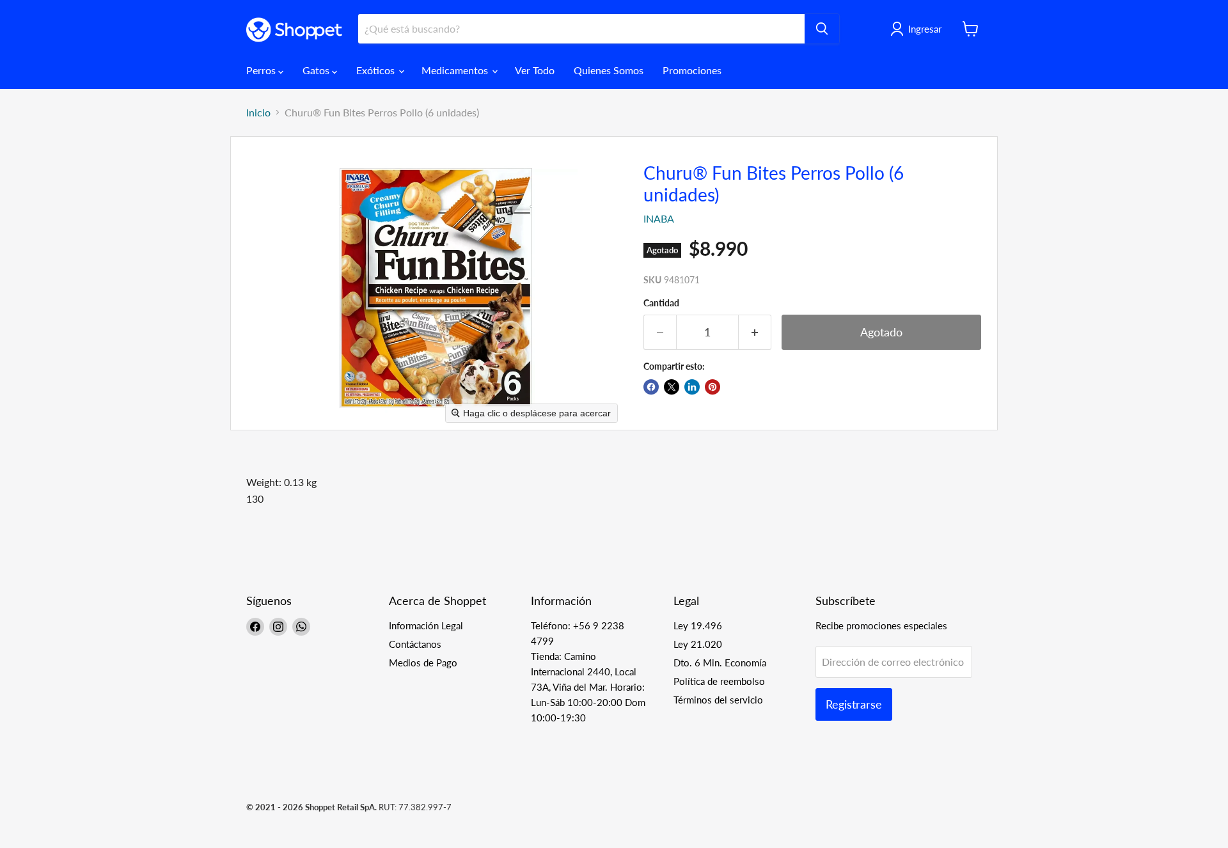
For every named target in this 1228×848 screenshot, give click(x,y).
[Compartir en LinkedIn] (692, 387)
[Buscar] (822, 28)
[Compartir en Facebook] (651, 387)
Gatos (317, 70)
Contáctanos (415, 644)
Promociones (692, 70)
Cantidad (661, 303)
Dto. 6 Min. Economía (719, 662)
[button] (918, 28)
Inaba (658, 218)
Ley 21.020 (697, 644)
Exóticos (376, 70)
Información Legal (426, 625)
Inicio (258, 112)
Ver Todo (535, 70)
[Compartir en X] (671, 387)
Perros (262, 70)
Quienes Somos (608, 70)
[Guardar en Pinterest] (712, 387)
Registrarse (854, 704)
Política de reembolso (719, 681)
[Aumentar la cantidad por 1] (755, 332)
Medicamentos (456, 70)
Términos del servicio (718, 699)
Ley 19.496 (697, 625)
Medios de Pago (423, 662)
